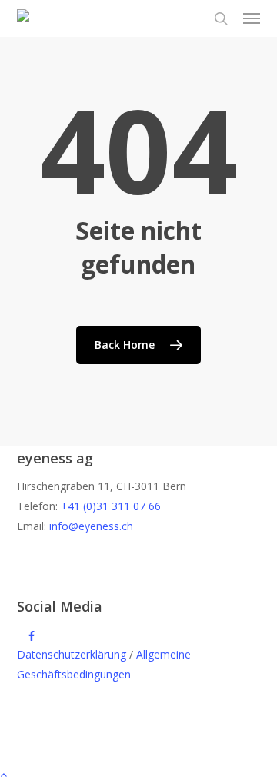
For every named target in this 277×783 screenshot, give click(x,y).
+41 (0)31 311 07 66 (111, 506)
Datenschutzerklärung (71, 654)
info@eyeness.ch (91, 526)
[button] (251, 18)
